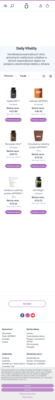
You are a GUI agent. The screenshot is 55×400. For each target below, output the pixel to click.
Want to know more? (28, 394)
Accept (27, 386)
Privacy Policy (27, 397)
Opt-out (27, 390)
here (25, 380)
